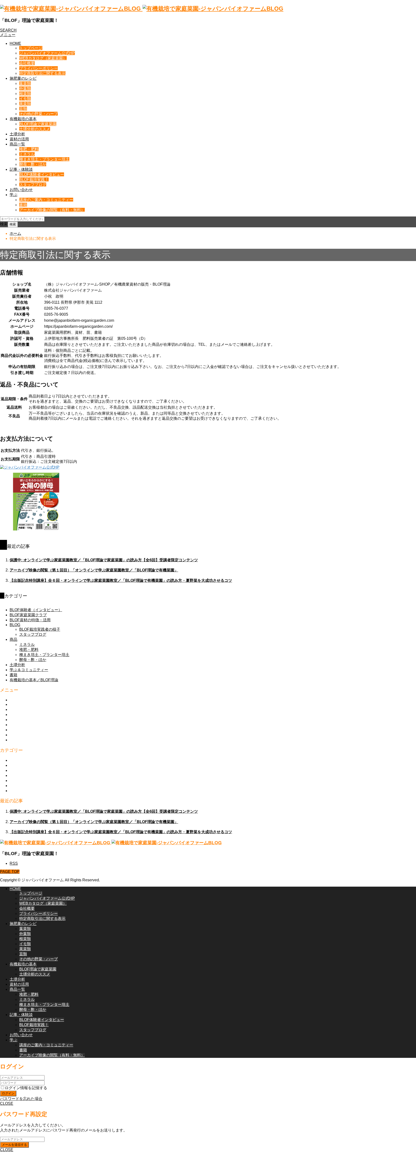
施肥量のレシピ (23, 78)
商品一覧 (17, 144)
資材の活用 (19, 139)
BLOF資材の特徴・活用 (30, 620)
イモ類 (25, 99)
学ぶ (13, 195)
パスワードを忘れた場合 (21, 1099)
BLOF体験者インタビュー (41, 174)
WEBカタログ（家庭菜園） (43, 58)
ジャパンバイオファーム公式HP (47, 53)
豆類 (23, 109)
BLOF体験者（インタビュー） (36, 610)
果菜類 (25, 104)
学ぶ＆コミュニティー (29, 670)
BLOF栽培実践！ (34, 179)
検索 (4, 224)
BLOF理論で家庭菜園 (37, 124)
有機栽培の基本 (23, 119)
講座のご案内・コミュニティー (46, 200)
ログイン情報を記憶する (26, 1088)
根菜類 (25, 94)
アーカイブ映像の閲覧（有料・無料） (52, 210)
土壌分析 (17, 134)
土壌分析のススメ (34, 129)
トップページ (30, 48)
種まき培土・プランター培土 (44, 159)
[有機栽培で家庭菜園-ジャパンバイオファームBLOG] (141, 8)
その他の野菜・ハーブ (38, 114)
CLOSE (6, 1103)
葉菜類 (25, 83)
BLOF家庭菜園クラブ (28, 615)
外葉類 (25, 88)
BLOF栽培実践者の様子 (39, 629)
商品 (13, 639)
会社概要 (27, 63)
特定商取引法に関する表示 (42, 73)
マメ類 (15, 765)
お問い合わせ (21, 190)
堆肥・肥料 (29, 149)
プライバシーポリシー (38, 68)
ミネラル (27, 154)
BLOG (15, 625)
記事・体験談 (21, 169)
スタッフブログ (32, 185)
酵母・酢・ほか (32, 164)
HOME (15, 43)
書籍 (23, 205)
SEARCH (8, 30)
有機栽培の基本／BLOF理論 (34, 680)
